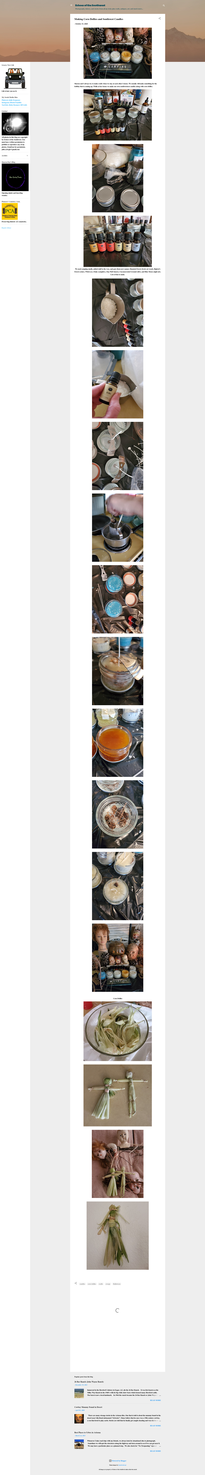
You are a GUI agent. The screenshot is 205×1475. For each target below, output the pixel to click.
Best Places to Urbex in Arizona (87, 1432)
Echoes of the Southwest (90, 5)
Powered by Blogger (119, 1460)
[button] (159, 18)
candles (82, 1284)
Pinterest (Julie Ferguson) (11, 100)
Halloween (116, 1284)
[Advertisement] (117, 1352)
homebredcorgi (122, 1465)
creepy (108, 1284)
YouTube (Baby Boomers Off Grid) (14, 105)
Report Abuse (6, 228)
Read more (155, 1400)
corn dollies (92, 1284)
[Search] (164, 6)
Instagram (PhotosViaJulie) (12, 102)
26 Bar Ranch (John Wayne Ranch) (89, 1381)
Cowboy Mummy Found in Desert (88, 1407)
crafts (101, 1284)
